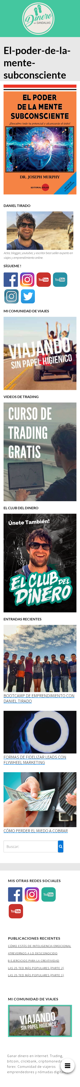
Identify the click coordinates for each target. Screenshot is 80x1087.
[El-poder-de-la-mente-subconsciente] (40, 141)
